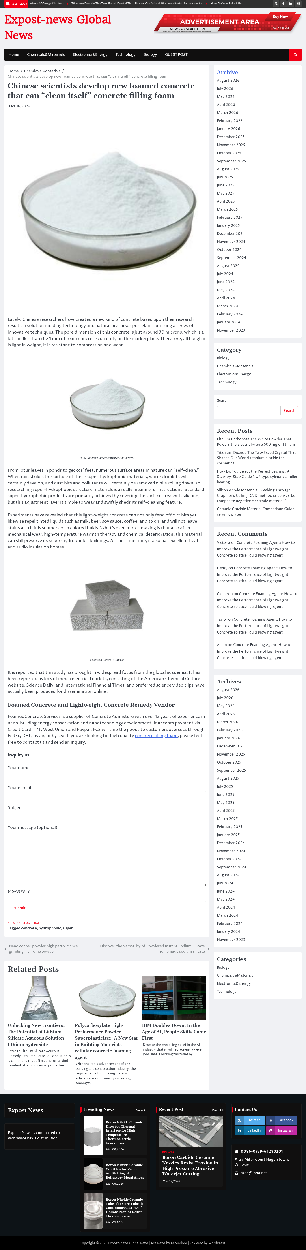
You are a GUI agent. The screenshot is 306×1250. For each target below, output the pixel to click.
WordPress (216, 1243)
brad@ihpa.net (254, 1173)
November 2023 (231, 330)
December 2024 (231, 233)
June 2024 (226, 282)
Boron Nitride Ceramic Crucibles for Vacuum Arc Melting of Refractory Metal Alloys (125, 1171)
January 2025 (228, 225)
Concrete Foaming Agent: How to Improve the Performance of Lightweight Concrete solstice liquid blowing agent (256, 549)
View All (141, 1110)
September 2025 (231, 161)
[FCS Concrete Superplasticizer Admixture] (106, 445)
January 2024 (228, 322)
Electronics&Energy (90, 54)
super (68, 928)
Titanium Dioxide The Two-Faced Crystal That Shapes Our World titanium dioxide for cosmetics (122, 4)
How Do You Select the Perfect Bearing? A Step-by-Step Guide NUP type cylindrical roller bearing (257, 477)
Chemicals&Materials (46, 54)
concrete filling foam (156, 736)
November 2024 (231, 241)
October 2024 (229, 249)
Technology (126, 54)
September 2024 (231, 257)
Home (14, 54)
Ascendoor (179, 1243)
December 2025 (231, 137)
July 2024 (225, 274)
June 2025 (225, 185)
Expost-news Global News (128, 1243)
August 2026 (228, 80)
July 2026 (225, 88)
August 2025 (228, 169)
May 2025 (225, 193)
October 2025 (229, 153)
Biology (150, 54)
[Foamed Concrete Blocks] (106, 647)
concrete (29, 928)
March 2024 (227, 306)
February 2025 (229, 217)
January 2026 (228, 128)
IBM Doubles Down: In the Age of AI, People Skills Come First (174, 1032)
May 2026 (226, 96)
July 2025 (225, 177)
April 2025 (226, 201)
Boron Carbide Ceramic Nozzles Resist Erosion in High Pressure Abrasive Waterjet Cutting (190, 1166)
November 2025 (231, 145)
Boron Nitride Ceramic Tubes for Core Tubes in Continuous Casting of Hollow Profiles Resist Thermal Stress (125, 1208)
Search (223, 400)
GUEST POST (176, 54)
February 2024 (230, 314)
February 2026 (230, 120)
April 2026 (226, 104)
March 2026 (227, 112)
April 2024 (226, 298)
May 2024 (226, 290)
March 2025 (227, 209)
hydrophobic (50, 928)
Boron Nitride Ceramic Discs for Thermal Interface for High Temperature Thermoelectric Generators (124, 1132)
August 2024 (228, 265)
